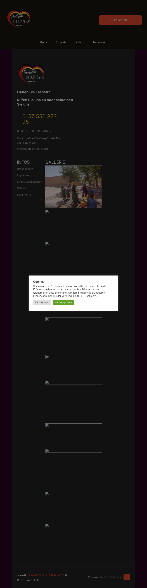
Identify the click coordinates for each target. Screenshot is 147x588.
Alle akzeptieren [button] (63, 302)
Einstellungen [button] (42, 302)
